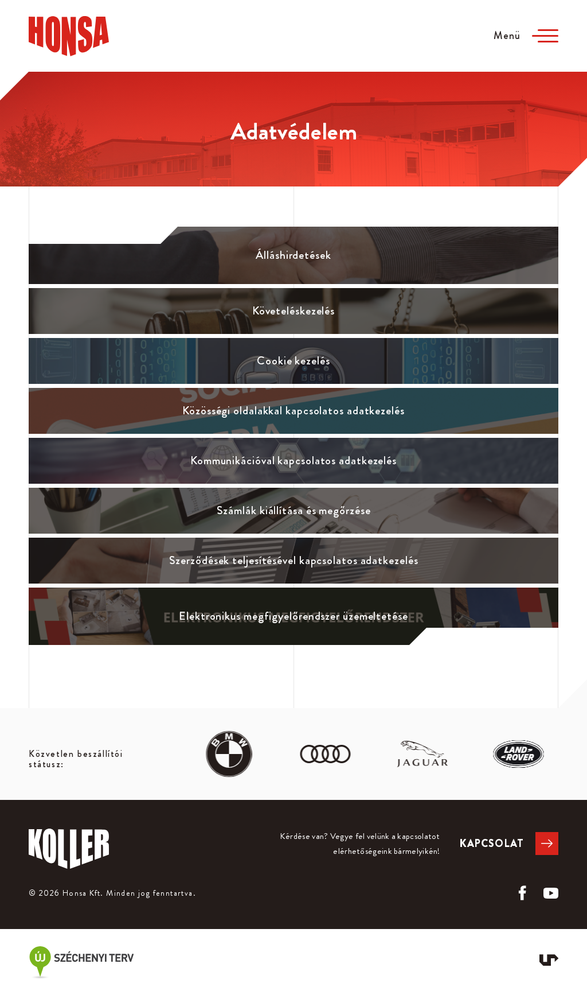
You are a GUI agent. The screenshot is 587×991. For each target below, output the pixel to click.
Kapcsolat (491, 843)
